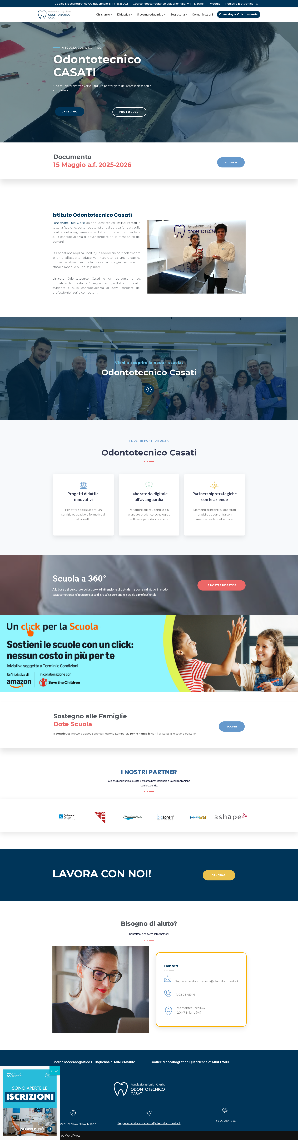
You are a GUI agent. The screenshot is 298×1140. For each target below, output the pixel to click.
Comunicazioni (202, 14)
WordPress (72, 1135)
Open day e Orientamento (238, 14)
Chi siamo (70, 111)
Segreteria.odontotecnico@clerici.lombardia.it (148, 1123)
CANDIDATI (219, 875)
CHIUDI (54, 1070)
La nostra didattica (221, 585)
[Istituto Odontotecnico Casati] (54, 15)
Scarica (231, 162)
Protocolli (129, 111)
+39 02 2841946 (225, 1120)
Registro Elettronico (239, 3)
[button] (111, 14)
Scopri (231, 726)
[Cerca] (257, 3)
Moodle (215, 3)
